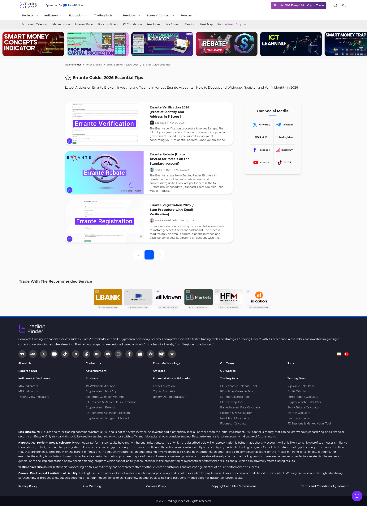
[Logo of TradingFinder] (28, 5)
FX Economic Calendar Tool (238, 386)
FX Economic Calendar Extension (108, 413)
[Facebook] (129, 354)
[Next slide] (361, 44)
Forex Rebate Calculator (303, 396)
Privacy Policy (27, 486)
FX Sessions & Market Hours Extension (111, 402)
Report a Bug (27, 371)
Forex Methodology (166, 363)
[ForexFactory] (140, 354)
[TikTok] (65, 354)
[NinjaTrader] (161, 354)
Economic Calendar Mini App (105, 396)
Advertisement (96, 371)
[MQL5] (33, 354)
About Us (24, 363)
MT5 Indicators (28, 391)
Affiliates (159, 371)
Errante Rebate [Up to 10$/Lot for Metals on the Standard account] (169, 159)
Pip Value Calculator (300, 386)
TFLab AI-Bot (162, 169)
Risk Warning (92, 486)
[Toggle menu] (357, 496)
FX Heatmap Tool (231, 402)
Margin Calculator (299, 413)
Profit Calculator (298, 391)
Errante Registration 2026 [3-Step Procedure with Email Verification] (173, 209)
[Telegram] (76, 354)
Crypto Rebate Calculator (304, 402)
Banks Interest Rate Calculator (240, 407)
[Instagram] (118, 354)
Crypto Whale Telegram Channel (107, 418)
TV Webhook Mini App (100, 386)
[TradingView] (22, 354)
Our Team (227, 363)
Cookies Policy (156, 486)
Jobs (290, 363)
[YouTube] (54, 354)
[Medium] (97, 354)
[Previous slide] (6, 44)
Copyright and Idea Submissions (233, 486)
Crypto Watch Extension (102, 407)
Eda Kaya (160, 122)
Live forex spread (298, 418)
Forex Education (164, 386)
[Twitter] (43, 354)
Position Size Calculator (236, 413)
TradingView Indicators (33, 396)
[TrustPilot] (172, 354)
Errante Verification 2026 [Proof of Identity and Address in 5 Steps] (169, 112)
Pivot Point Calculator (235, 418)
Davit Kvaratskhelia (166, 220)
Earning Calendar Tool (235, 396)
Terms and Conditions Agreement (325, 486)
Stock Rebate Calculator (303, 407)
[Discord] (108, 354)
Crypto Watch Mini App (101, 391)
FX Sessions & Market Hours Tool (309, 423)
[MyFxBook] (150, 354)
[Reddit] (86, 354)
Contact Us (93, 363)
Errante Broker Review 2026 (122, 64)
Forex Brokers (94, 64)
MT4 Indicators (28, 386)
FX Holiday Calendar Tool (236, 391)
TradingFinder (73, 64)
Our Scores (227, 371)
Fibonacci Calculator (234, 423)
